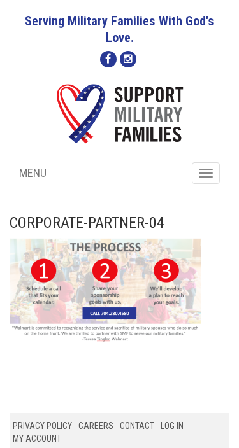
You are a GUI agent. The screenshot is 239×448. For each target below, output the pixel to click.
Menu (33, 172)
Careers (95, 426)
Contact (137, 426)
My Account (37, 438)
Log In (172, 426)
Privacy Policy (42, 426)
